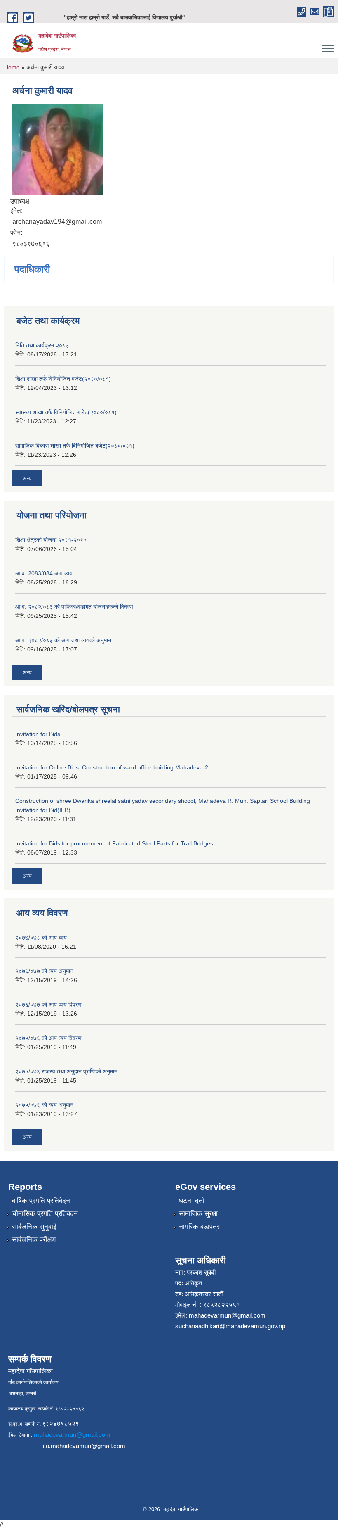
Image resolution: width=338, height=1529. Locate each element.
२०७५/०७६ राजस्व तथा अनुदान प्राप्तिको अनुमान (66, 1071)
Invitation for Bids (37, 734)
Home (12, 67)
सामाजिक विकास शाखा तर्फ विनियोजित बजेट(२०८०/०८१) (74, 445)
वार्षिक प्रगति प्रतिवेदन (41, 1201)
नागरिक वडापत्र (199, 1227)
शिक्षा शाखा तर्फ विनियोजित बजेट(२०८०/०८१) (63, 378)
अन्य (27, 478)
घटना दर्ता (191, 1201)
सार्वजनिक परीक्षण (34, 1240)
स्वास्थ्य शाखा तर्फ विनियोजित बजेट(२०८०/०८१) (66, 412)
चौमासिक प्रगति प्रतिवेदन (45, 1214)
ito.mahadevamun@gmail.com (84, 1445)
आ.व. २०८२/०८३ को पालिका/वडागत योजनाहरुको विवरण (74, 606)
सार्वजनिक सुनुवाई (34, 1227)
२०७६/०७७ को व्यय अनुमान (44, 971)
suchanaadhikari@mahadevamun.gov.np (230, 1326)
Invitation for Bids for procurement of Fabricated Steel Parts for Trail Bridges (114, 843)
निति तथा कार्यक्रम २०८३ (42, 345)
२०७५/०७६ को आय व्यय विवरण (48, 1038)
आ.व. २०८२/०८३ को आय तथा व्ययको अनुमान (63, 640)
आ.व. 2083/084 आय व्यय (44, 573)
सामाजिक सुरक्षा (198, 1214)
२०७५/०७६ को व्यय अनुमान (44, 1105)
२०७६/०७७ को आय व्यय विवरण (48, 1004)
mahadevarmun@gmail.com (227, 1315)
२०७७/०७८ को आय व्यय (41, 937)
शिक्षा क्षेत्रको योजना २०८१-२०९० (51, 540)
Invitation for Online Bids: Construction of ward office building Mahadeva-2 (111, 767)
